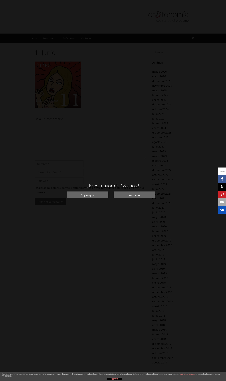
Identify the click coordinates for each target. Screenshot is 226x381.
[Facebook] (222, 179)
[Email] (222, 202)
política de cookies (187, 374)
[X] (222, 187)
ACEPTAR (114, 379)
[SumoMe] (222, 210)
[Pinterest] (222, 194)
